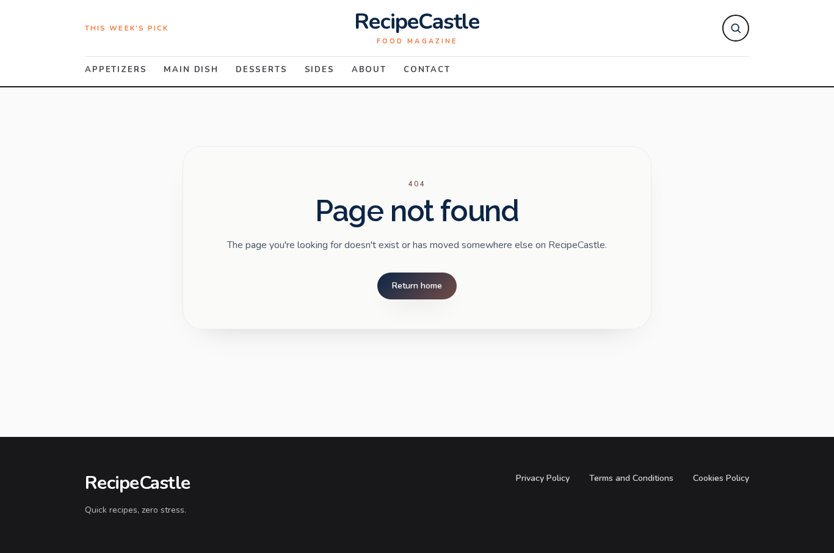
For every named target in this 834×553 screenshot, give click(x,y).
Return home (417, 285)
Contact (427, 69)
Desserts (262, 69)
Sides (320, 69)
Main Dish (191, 69)
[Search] (735, 28)
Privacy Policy (543, 478)
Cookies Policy (721, 478)
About (369, 69)
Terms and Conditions (631, 478)
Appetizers (116, 69)
